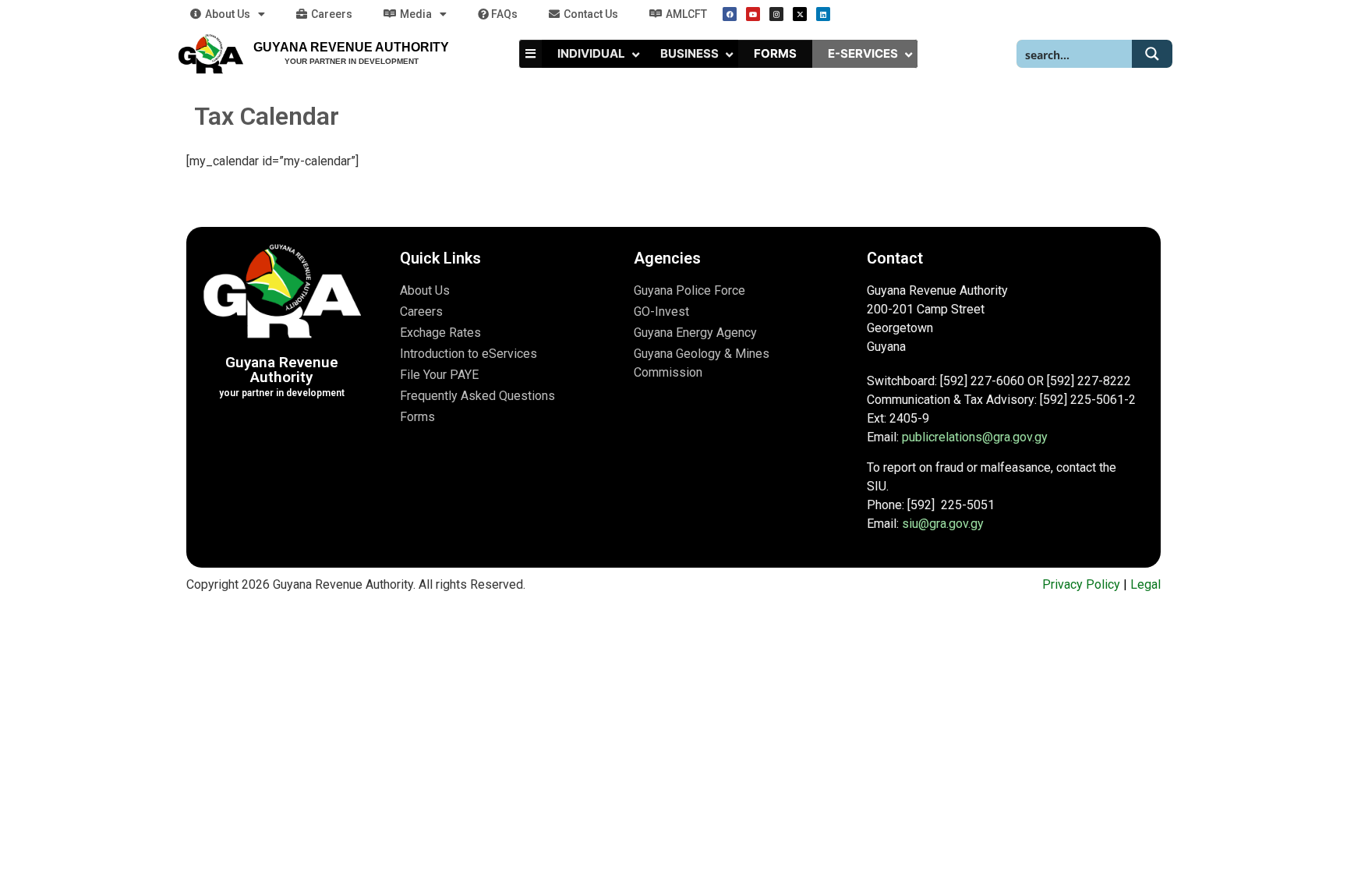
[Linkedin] (823, 14)
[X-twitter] (800, 14)
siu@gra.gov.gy (943, 523)
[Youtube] (753, 14)
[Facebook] (730, 14)
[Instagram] (776, 14)
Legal (1145, 584)
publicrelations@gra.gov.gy (975, 437)
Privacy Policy (1081, 584)
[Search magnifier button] (1152, 54)
